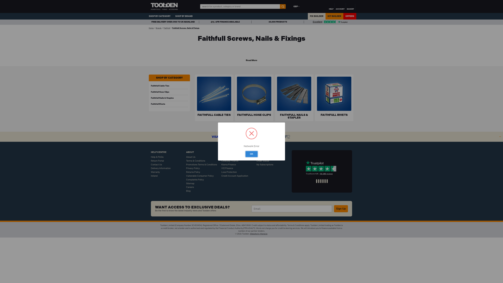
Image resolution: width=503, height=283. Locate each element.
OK (251, 154)
